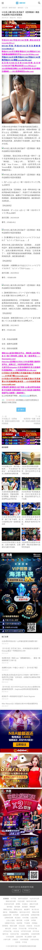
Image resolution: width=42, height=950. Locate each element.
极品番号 (27, 909)
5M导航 (33, 920)
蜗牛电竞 (9, 907)
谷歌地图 (33, 946)
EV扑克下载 (22, 928)
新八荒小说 (35, 909)
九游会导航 (33, 918)
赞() (22, 410)
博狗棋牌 (32, 907)
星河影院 (5, 926)
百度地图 (21, 946)
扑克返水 (25, 904)
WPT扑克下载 (32, 928)
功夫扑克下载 (14, 934)
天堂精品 (34, 923)
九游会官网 (19, 937)
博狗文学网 (35, 912)
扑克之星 (37, 926)
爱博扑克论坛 (18, 909)
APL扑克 (16, 931)
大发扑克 (16, 890)
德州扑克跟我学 (23, 898)
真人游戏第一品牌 (30, 937)
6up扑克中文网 (34, 898)
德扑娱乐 (20, 8)
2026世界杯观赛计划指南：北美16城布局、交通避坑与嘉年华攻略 (11, 544)
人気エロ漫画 (10, 920)
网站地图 (27, 946)
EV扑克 (26, 890)
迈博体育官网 (9, 918)
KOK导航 (25, 918)
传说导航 (19, 923)
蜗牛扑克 (5, 934)
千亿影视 (27, 923)
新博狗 (18, 904)
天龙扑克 (29, 926)
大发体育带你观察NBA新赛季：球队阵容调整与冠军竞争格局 (31, 544)
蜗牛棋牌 (17, 907)
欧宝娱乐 (18, 918)
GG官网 (26, 920)
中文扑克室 (21, 901)
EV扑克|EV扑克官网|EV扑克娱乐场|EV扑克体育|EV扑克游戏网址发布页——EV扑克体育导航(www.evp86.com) (21, 381)
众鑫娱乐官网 (7, 915)
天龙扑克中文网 (9, 904)
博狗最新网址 (13, 912)
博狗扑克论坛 (7, 909)
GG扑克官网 (10, 937)
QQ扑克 (17, 942)
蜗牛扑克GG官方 (25, 912)
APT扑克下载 (7, 931)
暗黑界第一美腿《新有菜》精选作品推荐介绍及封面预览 (31, 421)
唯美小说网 (13, 926)
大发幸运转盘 (34, 939)
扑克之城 (21, 926)
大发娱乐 (15, 939)
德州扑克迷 (21, 3)
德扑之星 (8, 928)
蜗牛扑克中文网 (31, 901)
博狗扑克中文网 (11, 901)
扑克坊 (15, 928)
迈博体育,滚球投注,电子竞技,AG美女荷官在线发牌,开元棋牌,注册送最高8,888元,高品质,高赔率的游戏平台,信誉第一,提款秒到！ (21, 390)
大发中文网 (6, 939)
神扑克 (5, 912)
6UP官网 (16, 915)
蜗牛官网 (19, 920)
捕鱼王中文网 (34, 904)
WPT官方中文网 (26, 931)
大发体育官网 (35, 934)
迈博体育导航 (35, 915)
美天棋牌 (25, 907)
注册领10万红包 (10, 923)
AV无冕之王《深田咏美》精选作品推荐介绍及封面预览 (11, 421)
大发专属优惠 (24, 939)
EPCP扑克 (36, 931)
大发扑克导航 (25, 915)
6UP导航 (13, 898)
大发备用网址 (25, 934)
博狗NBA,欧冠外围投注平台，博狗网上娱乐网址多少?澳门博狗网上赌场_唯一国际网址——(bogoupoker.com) (21, 356)
